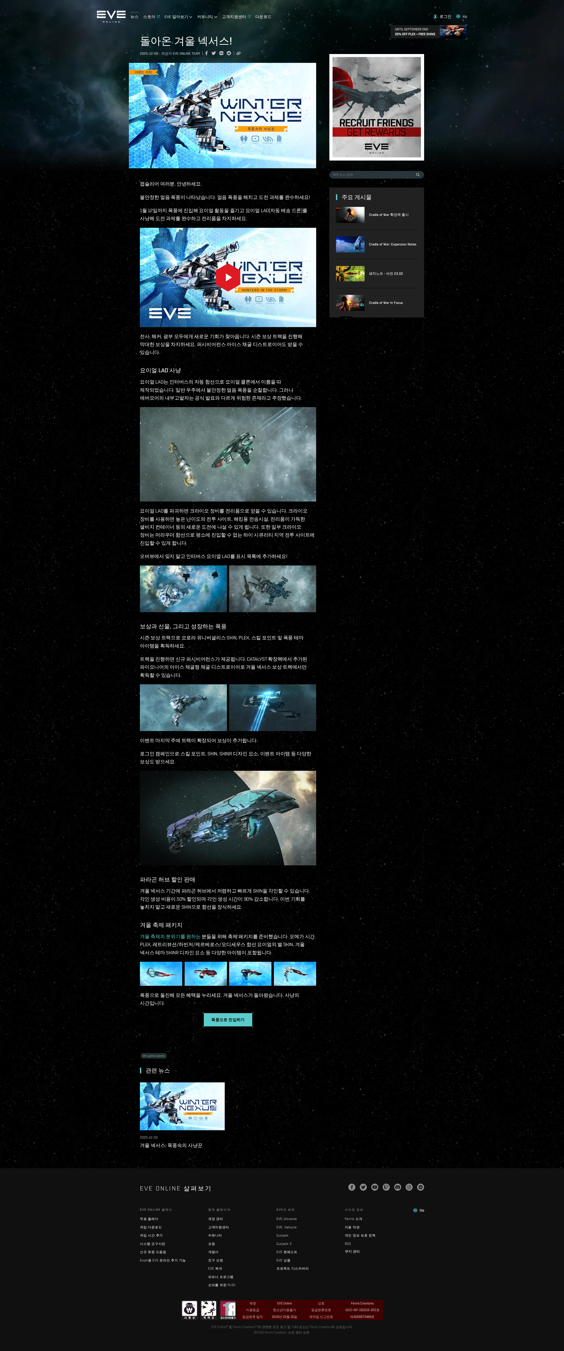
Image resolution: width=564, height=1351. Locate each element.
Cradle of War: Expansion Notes (392, 244)
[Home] (111, 21)
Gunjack (282, 1235)
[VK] (420, 1187)
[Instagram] (409, 1187)
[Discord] (397, 1187)
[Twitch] (386, 1187)
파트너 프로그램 (221, 1277)
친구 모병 (215, 1260)
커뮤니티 (215, 1235)
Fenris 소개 (353, 1219)
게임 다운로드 (151, 1227)
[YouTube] (374, 1187)
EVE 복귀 (215, 1268)
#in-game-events (154, 1055)
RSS (348, 1244)
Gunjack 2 (284, 1244)
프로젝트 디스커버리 (292, 1268)
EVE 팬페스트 (286, 1252)
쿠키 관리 (352, 1251)
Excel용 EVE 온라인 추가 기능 (163, 1260)
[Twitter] (363, 1187)
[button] (442, 16)
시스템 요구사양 (152, 1244)
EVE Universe (286, 1219)
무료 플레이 (149, 1219)
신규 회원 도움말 (153, 1252)
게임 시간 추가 (151, 1235)
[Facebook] (351, 1187)
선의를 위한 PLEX (222, 1285)
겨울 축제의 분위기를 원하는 (170, 936)
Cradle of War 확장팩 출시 (389, 215)
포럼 (211, 1244)
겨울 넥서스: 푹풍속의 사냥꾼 (171, 1145)
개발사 (213, 1252)
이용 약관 (352, 1227)
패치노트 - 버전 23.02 (386, 273)
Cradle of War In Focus (386, 303)
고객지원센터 (218, 1227)
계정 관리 (215, 1219)
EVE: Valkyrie (286, 1227)
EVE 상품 (283, 1260)
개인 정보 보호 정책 (360, 1235)
